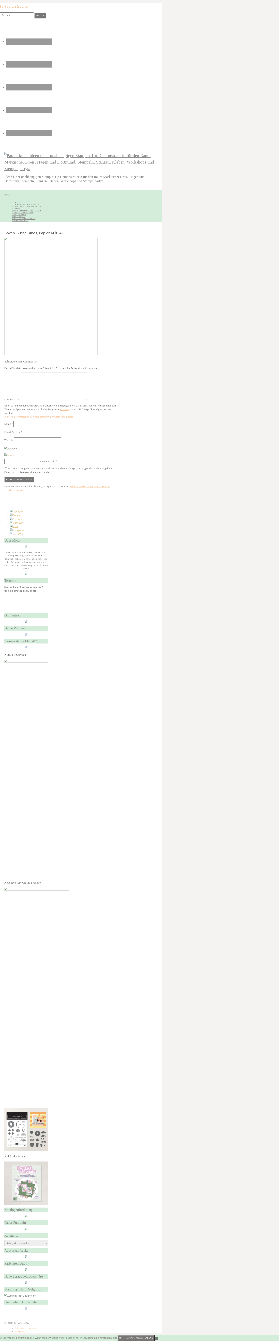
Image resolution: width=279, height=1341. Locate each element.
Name (8, 424)
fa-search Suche (14, 6)
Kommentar (11, 399)
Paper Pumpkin (20, 220)
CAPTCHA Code (47, 461)
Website (8, 440)
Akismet (64, 409)
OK (120, 1338)
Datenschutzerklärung (25, 1328)
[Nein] (156, 1338)
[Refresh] (9, 455)
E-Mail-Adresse (13, 432)
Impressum (20, 1331)
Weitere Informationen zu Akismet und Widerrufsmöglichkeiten (39, 416)
